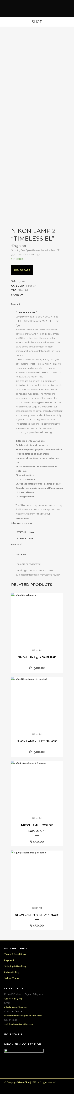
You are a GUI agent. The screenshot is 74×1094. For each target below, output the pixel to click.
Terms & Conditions (15, 954)
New (31, 532)
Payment (9, 960)
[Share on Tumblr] (40, 295)
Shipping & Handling (15, 966)
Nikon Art (31, 285)
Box (31, 538)
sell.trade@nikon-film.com (18, 1024)
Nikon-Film (23, 1082)
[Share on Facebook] (26, 295)
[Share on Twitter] (30, 295)
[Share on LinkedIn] (37, 295)
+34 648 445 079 (13, 998)
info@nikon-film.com (15, 1007)
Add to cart (22, 270)
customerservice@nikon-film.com (23, 1015)
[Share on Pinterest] (44, 295)
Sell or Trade (11, 978)
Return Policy (11, 972)
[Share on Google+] (33, 295)
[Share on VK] (47, 295)
